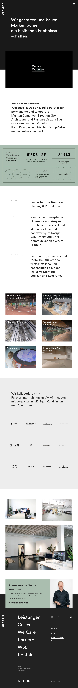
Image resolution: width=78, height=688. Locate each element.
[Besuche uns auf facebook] (24, 681)
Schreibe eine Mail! (19, 602)
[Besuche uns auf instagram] (19, 681)
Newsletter (54, 641)
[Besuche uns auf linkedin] (28, 681)
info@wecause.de (57, 634)
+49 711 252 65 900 (57, 637)
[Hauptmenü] (74, 4)
